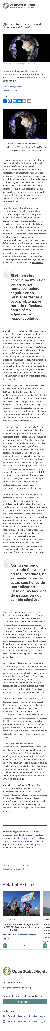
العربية (43, 1016)
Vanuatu (17, 753)
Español (33, 1016)
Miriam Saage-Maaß (13, 86)
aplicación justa (28, 501)
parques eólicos (21, 478)
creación (7, 456)
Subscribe (23, 1001)
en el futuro (37, 262)
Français (22, 1016)
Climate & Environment (13, 869)
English (6, 90)
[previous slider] (45, 945)
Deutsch (14, 90)
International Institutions (23, 866)
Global (6, 866)
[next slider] (5, 945)
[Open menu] (45, 6)
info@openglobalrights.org (17, 987)
